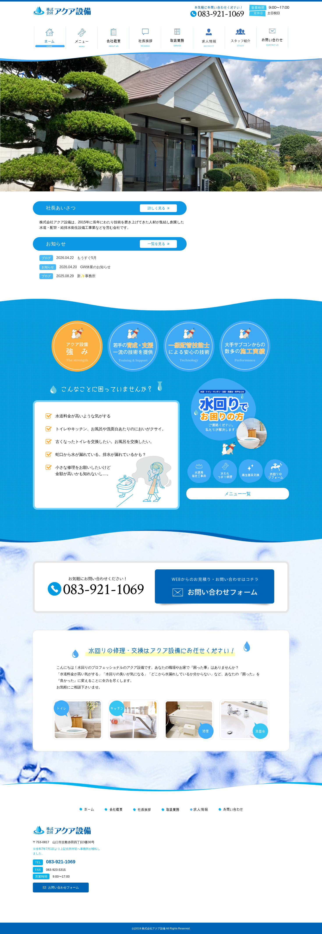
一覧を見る (156, 244)
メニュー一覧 (238, 493)
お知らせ (48, 267)
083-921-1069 (60, 861)
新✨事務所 (86, 276)
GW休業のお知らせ (95, 267)
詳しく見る (156, 208)
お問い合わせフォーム (63, 887)
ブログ (46, 258)
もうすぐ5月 (87, 258)
